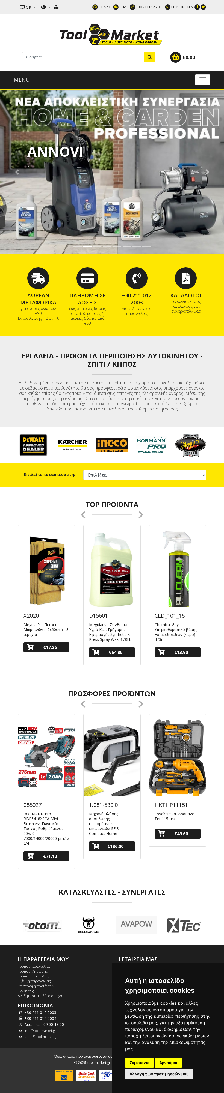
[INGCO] (112, 444)
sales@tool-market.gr (41, 1036)
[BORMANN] (151, 444)
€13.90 (181, 652)
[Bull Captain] (88, 925)
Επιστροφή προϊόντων (36, 985)
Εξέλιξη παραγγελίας (34, 981)
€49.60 (181, 834)
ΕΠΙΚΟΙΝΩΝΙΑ (181, 6)
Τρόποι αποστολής (33, 976)
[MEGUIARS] (190, 444)
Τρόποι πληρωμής (33, 971)
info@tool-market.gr (40, 1030)
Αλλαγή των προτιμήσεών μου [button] (158, 1073)
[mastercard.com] (86, 1075)
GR (28, 7)
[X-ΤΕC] (183, 925)
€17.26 (50, 647)
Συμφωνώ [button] (139, 1062)
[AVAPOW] (136, 925)
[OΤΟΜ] (41, 925)
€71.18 (50, 856)
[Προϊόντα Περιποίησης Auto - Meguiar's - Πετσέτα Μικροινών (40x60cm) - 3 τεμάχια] (46, 570)
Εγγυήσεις (26, 990)
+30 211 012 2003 (149, 6)
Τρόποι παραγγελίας (34, 966)
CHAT (123, 6)
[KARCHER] (72, 444)
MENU (22, 79)
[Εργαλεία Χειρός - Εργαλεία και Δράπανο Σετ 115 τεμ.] (177, 759)
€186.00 (115, 846)
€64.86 (115, 652)
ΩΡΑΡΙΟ (104, 6)
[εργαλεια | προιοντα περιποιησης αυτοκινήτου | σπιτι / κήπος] (112, 33)
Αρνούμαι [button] (168, 1062)
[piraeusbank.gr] (64, 1075)
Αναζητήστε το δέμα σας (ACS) (42, 995)
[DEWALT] (33, 444)
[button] (17, 172)
